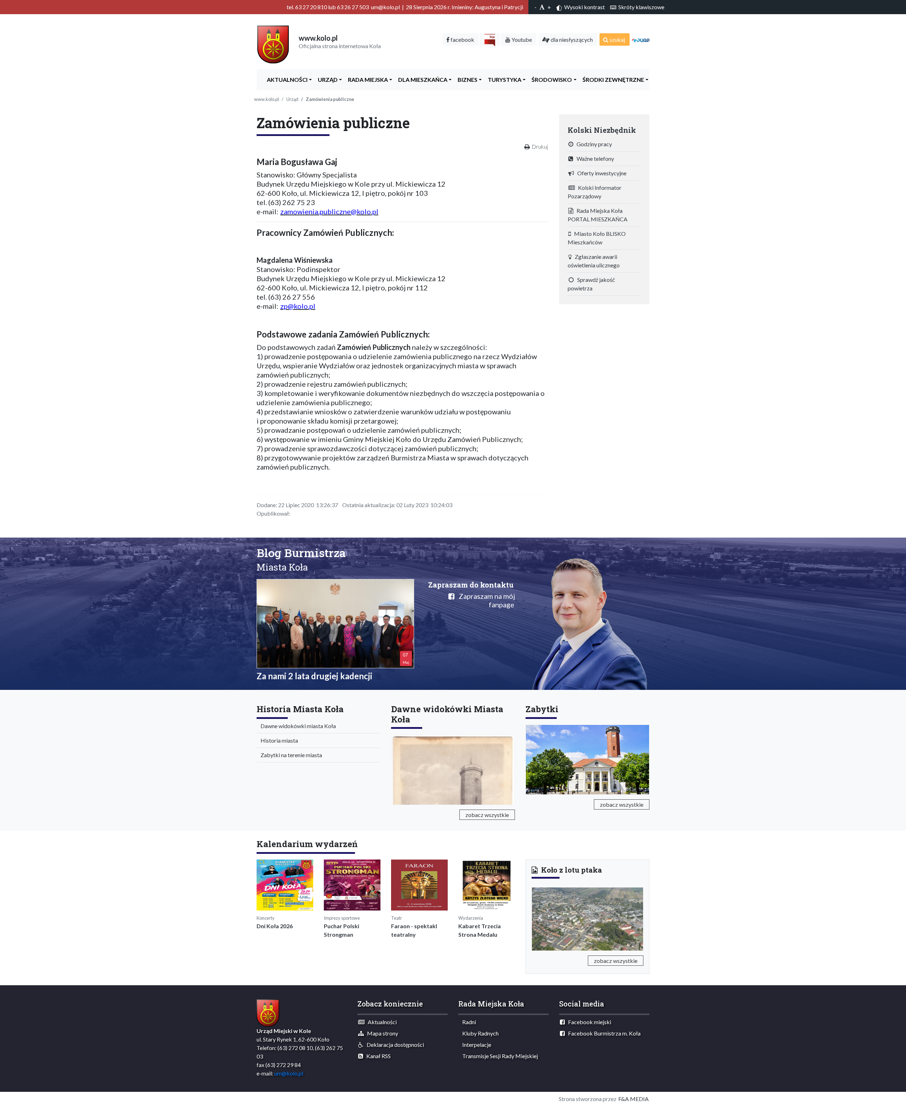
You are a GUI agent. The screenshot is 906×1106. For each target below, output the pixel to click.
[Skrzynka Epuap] (640, 39)
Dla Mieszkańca (421, 79)
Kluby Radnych (479, 1033)
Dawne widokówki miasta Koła (296, 725)
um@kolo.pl (288, 1073)
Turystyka (502, 79)
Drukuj (540, 146)
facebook (461, 39)
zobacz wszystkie (487, 814)
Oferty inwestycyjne (600, 173)
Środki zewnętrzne (611, 79)
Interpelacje (475, 1044)
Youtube (521, 39)
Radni (467, 1022)
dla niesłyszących (571, 39)
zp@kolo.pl (297, 306)
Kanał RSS (377, 1056)
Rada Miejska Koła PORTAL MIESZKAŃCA (597, 214)
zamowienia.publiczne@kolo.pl (329, 211)
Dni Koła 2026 (275, 926)
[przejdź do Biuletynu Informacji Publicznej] (490, 39)
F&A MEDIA (633, 1098)
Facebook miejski (588, 1022)
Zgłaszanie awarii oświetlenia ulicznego (594, 260)
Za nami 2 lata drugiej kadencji (314, 676)
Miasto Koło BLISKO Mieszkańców (597, 237)
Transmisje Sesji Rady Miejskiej (498, 1056)
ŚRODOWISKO (550, 79)
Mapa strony (381, 1033)
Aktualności (286, 79)
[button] (540, 917)
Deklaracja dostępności (393, 1044)
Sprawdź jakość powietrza (591, 283)
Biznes (465, 79)
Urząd (326, 79)
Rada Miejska (366, 79)
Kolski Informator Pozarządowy (594, 191)
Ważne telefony (593, 158)
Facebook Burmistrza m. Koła (603, 1033)
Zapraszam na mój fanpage (484, 600)
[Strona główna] (273, 44)
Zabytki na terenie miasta (289, 754)
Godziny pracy (592, 144)
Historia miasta (277, 740)
